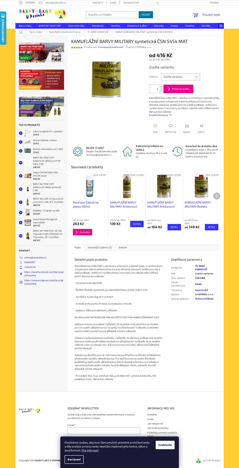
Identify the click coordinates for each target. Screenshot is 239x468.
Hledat (146, 14)
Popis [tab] (78, 247)
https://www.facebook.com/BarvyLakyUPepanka (44, 273)
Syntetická (201, 290)
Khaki (198, 284)
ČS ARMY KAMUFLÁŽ (201, 267)
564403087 (29, 262)
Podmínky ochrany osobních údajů (162, 434)
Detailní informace (158, 115)
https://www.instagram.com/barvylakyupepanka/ (44, 282)
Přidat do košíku (181, 88)
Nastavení (74, 459)
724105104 (29, 267)
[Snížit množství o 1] (161, 91)
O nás (113, 2)
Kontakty (98, 2)
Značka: (139, 47)
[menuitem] (25, 26)
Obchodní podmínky (158, 428)
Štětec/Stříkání (204, 299)
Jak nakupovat (131, 2)
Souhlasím (165, 445)
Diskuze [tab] (123, 247)
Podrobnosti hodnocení (110, 47)
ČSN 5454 (200, 278)
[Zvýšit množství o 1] (161, 87)
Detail (137, 223)
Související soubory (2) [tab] (100, 247)
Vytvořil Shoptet (211, 461)
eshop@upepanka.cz (35, 257)
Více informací (90, 450)
